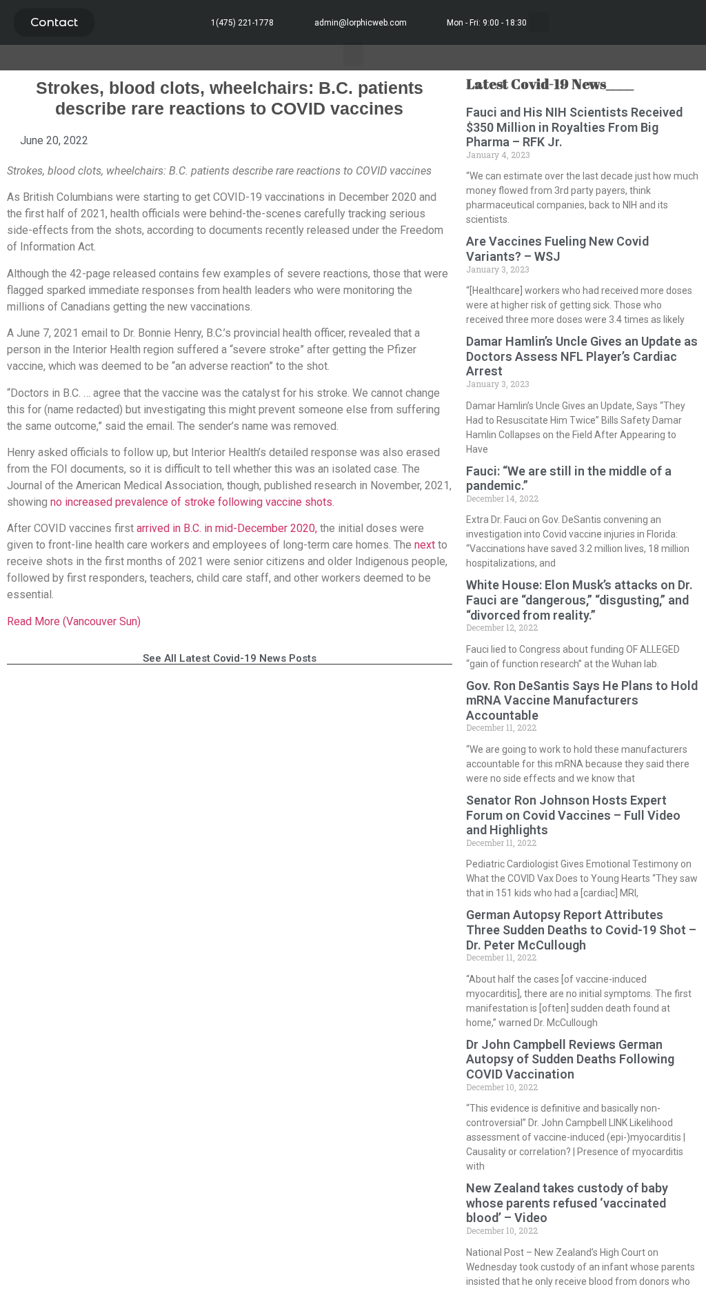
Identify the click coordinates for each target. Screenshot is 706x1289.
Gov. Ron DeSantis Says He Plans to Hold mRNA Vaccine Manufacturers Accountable (582, 700)
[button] (54, 22)
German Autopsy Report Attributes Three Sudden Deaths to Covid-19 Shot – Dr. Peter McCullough (581, 929)
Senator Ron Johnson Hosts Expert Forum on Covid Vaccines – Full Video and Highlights (573, 815)
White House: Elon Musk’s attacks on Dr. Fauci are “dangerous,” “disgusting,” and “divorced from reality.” (579, 600)
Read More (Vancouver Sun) (74, 621)
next (426, 544)
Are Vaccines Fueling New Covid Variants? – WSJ (557, 249)
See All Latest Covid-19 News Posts (229, 658)
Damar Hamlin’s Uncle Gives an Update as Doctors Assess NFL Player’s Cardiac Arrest (582, 356)
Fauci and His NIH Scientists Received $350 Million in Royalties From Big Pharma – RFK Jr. (574, 127)
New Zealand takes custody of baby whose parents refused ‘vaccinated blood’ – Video (567, 1203)
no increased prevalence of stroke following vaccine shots (191, 502)
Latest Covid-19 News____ (550, 84)
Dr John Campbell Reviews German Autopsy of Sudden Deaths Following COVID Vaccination (570, 1059)
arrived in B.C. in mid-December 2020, (227, 528)
